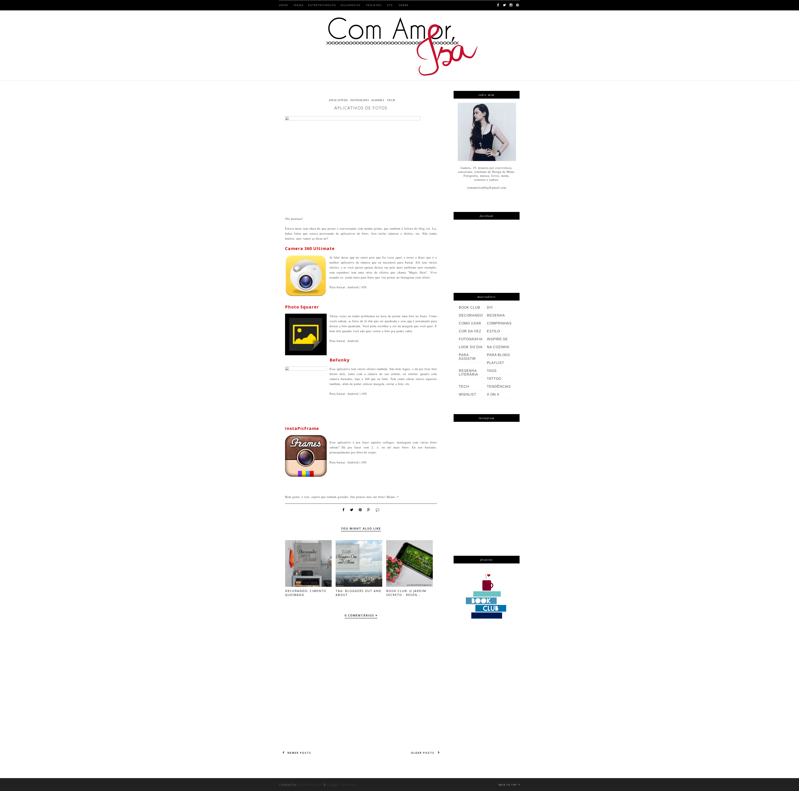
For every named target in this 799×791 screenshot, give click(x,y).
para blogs (498, 355)
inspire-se (497, 339)
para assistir (467, 356)
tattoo (494, 378)
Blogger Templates (342, 784)
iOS (364, 287)
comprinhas (499, 323)
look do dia (471, 347)
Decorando (471, 315)
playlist (495, 363)
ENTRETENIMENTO (322, 5)
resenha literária (468, 372)
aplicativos (338, 100)
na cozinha (498, 347)
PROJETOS (374, 5)
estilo (493, 331)
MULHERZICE (351, 5)
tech (391, 100)
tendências (499, 386)
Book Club (469, 307)
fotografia (359, 100)
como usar (470, 323)
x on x (493, 394)
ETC (390, 5)
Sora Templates (310, 784)
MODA (299, 5)
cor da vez (470, 331)
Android (353, 287)
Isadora (377, 100)
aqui (398, 257)
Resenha (496, 315)
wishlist (467, 394)
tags (492, 371)
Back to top (508, 784)
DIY (490, 307)
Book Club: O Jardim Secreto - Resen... (406, 593)
